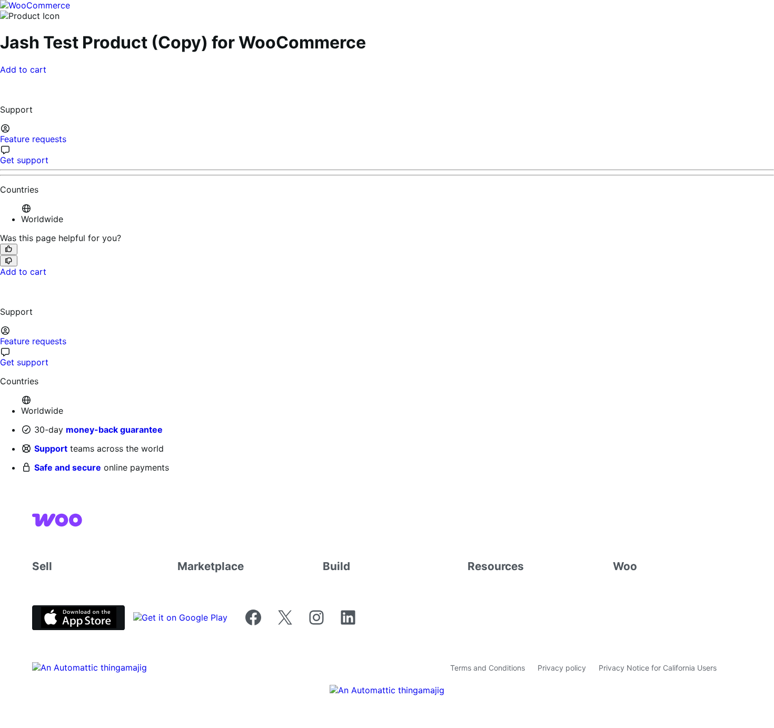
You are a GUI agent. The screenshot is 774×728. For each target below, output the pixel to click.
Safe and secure (67, 467)
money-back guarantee (114, 429)
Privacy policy (562, 667)
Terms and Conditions (487, 667)
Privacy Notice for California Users (658, 667)
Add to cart (23, 69)
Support (50, 448)
